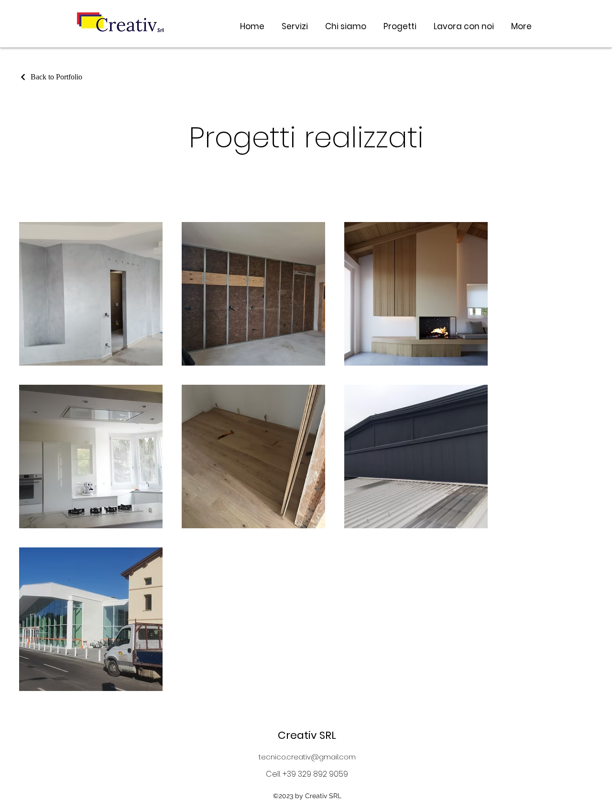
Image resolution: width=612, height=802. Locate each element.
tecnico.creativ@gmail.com (307, 757)
